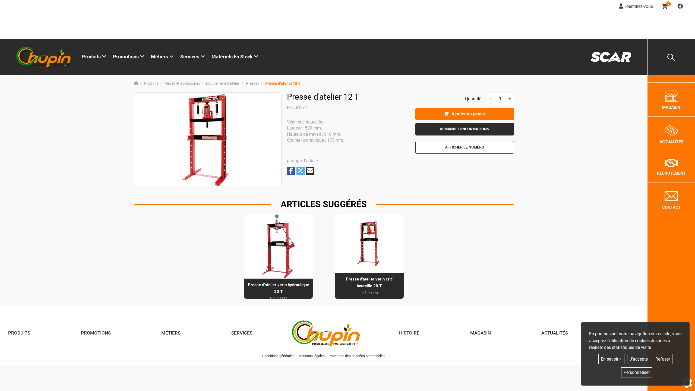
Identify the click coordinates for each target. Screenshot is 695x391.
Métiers (171, 333)
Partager (291, 170)
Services (241, 333)
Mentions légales (311, 356)
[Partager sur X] (300, 171)
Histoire (409, 333)
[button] (283, 83)
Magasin (480, 333)
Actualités (554, 333)
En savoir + (611, 359)
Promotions (126, 56)
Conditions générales (278, 356)
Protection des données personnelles (357, 356)
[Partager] (310, 171)
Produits (91, 56)
